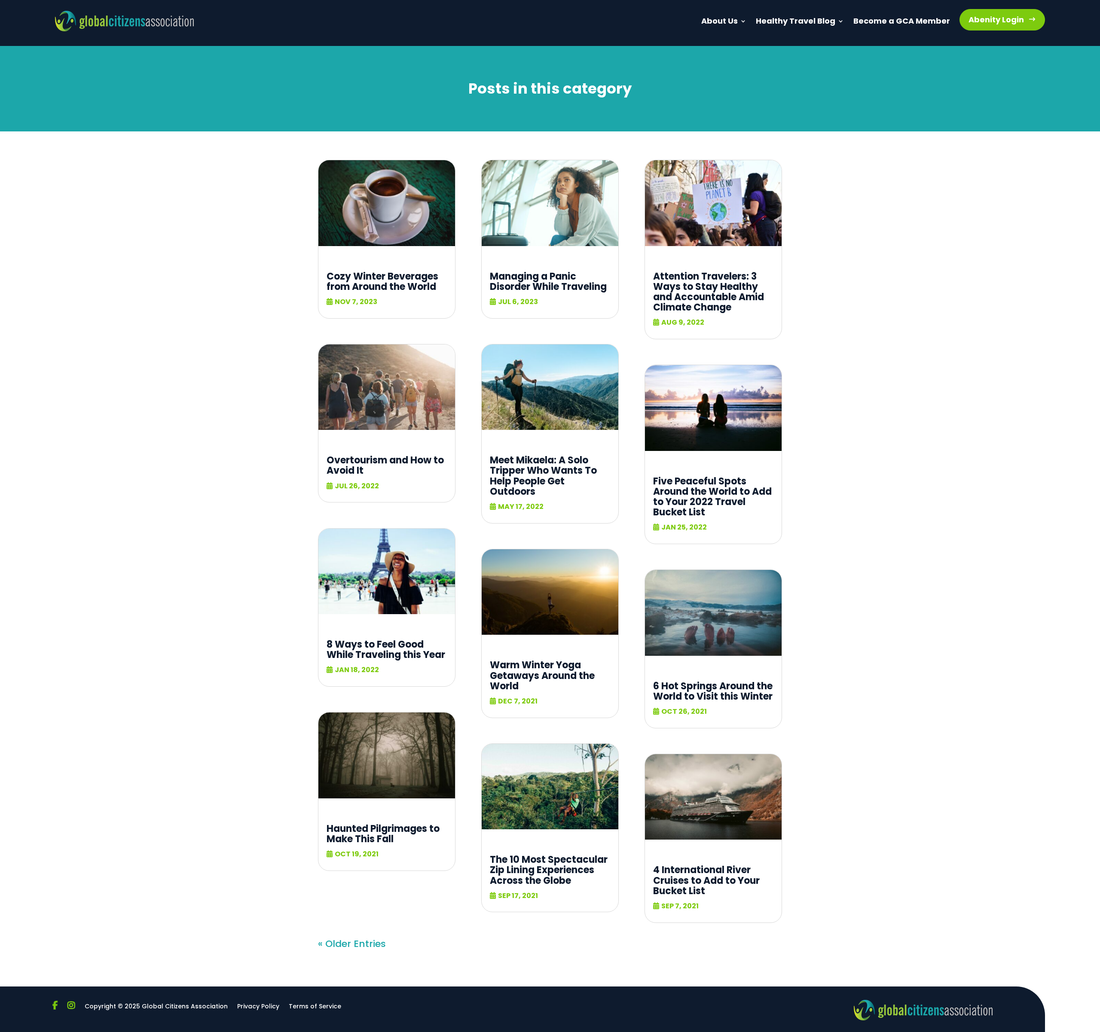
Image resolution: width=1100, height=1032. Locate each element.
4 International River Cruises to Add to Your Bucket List (706, 880)
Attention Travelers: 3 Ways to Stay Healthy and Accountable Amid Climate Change (708, 292)
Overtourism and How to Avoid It (385, 465)
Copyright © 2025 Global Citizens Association (156, 1007)
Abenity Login (996, 19)
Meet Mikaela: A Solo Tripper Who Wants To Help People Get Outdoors (543, 476)
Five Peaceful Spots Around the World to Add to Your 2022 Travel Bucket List (712, 497)
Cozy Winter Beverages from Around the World (382, 281)
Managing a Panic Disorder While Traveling (548, 281)
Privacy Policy (258, 1007)
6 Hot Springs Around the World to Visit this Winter (713, 691)
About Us (719, 20)
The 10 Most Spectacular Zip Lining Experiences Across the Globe (549, 870)
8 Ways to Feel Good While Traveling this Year (386, 649)
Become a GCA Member (901, 20)
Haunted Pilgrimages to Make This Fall (383, 834)
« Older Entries (352, 943)
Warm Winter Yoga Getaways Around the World (542, 675)
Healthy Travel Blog (795, 20)
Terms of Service (315, 1007)
